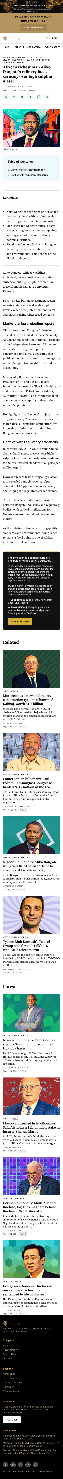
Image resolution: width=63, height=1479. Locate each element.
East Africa (8, 1387)
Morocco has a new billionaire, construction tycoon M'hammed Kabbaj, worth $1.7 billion (28, 699)
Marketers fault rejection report (28, 169)
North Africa (33, 47)
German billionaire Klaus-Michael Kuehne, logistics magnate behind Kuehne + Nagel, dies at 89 (29, 1206)
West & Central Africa (15, 774)
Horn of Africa (10, 1378)
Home (6, 47)
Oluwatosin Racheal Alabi (17, 87)
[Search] (47, 38)
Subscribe (11, 1420)
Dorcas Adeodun (12, 1147)
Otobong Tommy (12, 1231)
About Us (8, 1345)
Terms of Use (10, 1354)
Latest (17, 47)
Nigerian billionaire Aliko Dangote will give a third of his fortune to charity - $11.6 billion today (30, 866)
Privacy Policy (10, 1350)
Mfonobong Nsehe (13, 723)
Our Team (8, 1358)
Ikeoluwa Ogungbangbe (16, 806)
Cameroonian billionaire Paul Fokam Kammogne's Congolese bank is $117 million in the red (27, 782)
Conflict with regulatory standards (29, 174)
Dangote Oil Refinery (38, 60)
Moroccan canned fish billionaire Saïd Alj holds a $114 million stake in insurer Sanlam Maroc (31, 1127)
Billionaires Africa (13, 60)
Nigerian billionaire (14, 62)
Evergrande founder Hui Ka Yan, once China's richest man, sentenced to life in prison (28, 1290)
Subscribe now (33, 27)
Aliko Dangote (36, 57)
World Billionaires (13, 1198)
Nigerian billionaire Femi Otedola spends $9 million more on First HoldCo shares (29, 1044)
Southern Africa (11, 1391)
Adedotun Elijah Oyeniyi (16, 969)
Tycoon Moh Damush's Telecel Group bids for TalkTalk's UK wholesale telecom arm (26, 945)
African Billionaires (14, 57)
